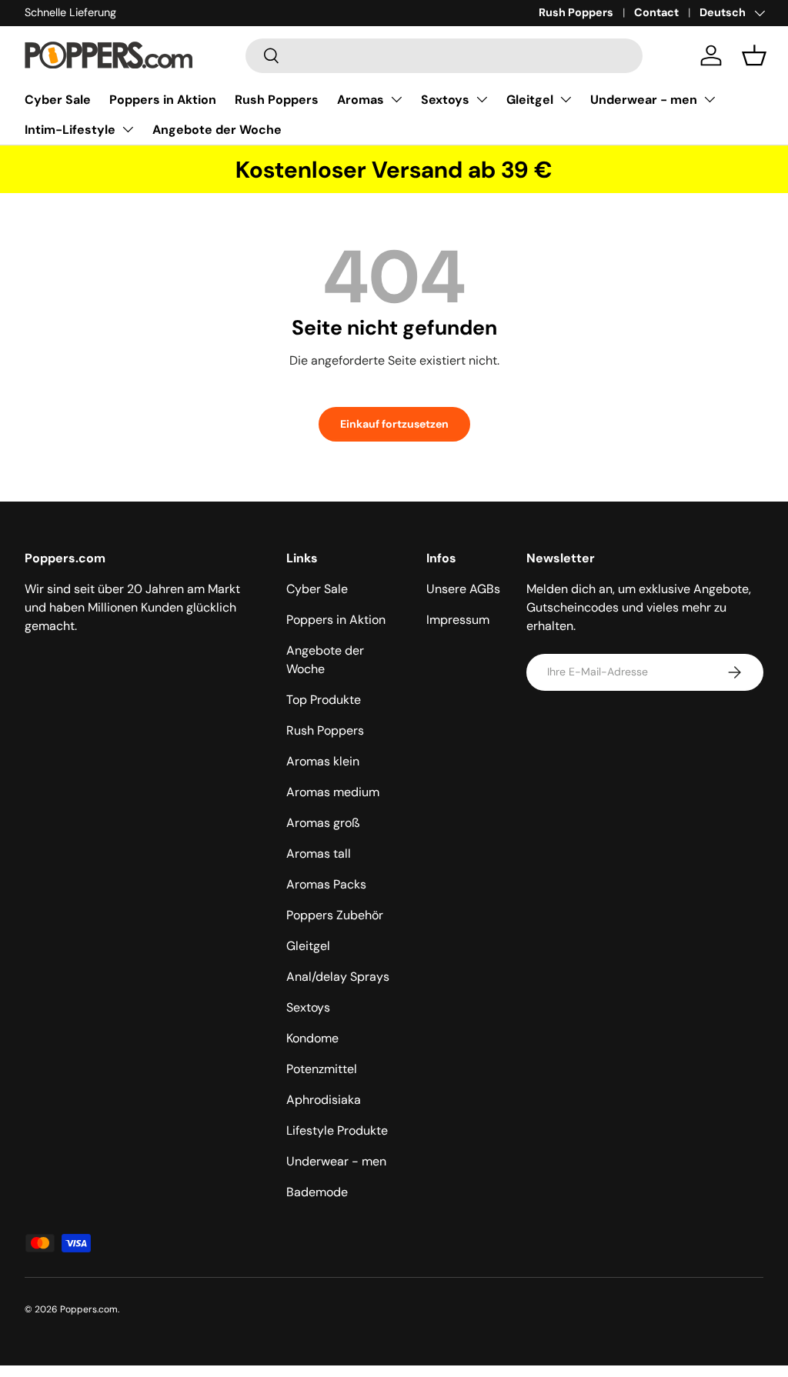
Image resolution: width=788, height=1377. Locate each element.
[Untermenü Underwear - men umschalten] (709, 99)
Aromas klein (322, 761)
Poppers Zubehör (334, 915)
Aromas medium (332, 792)
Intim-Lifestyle (70, 130)
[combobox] (444, 55)
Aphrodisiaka (323, 1100)
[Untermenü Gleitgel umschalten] (565, 99)
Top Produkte (323, 700)
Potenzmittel (321, 1069)
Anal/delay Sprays (337, 977)
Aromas (360, 100)
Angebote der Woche (217, 130)
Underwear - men (643, 100)
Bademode (317, 1192)
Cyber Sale (58, 100)
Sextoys (445, 100)
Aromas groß (323, 823)
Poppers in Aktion (162, 100)
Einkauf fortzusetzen (394, 424)
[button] (754, 55)
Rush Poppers (576, 12)
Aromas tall (318, 853)
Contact (656, 12)
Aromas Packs (326, 884)
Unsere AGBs (463, 589)
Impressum (457, 620)
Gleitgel (529, 100)
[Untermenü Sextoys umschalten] (481, 99)
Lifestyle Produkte (337, 1130)
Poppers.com (89, 1309)
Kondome (312, 1038)
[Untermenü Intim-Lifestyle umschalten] (128, 129)
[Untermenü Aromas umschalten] (396, 99)
